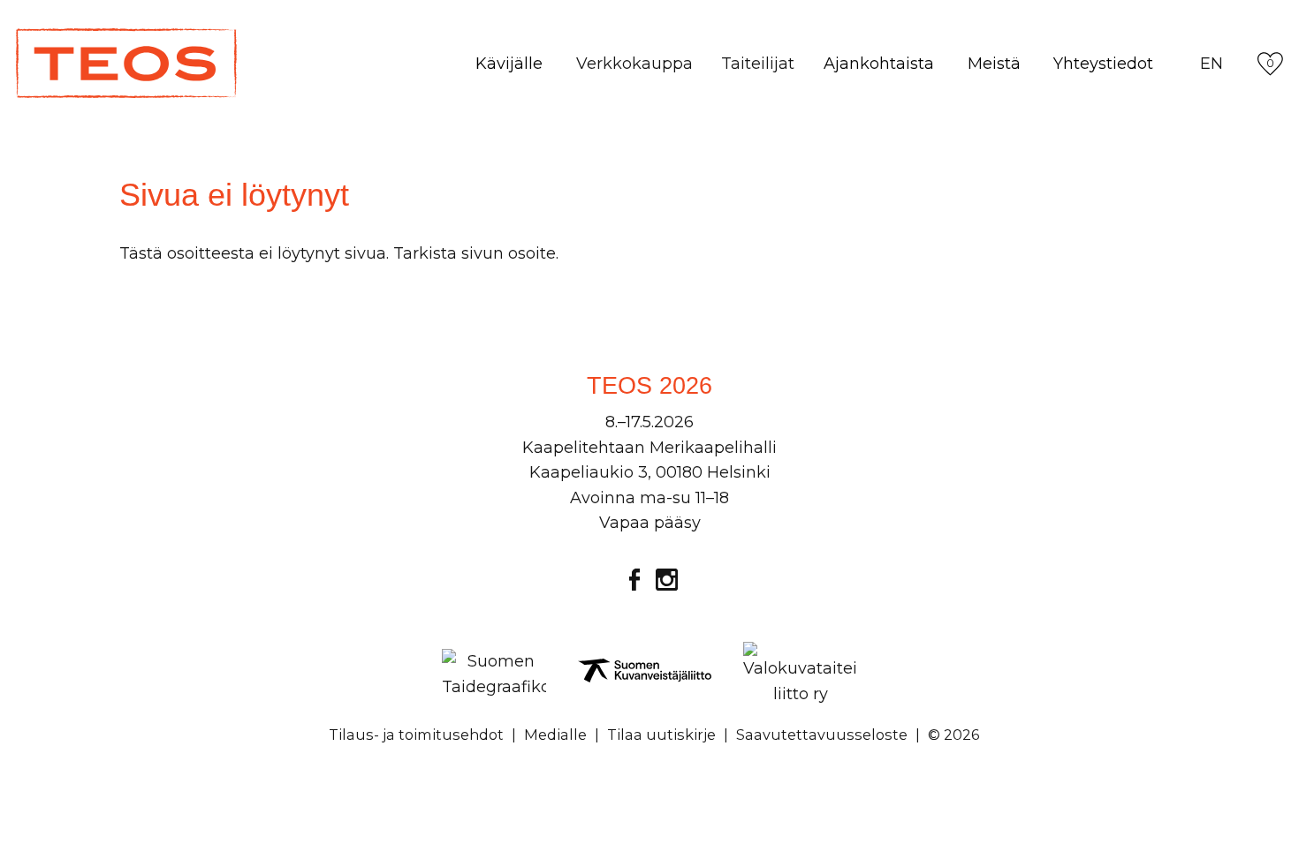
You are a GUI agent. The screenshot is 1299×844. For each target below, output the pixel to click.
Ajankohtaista (879, 63)
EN (1211, 63)
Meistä (994, 63)
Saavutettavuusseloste (822, 734)
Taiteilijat (757, 63)
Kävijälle (509, 63)
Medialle (555, 734)
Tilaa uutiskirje (661, 734)
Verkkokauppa (634, 63)
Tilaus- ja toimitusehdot (416, 734)
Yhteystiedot (1103, 63)
